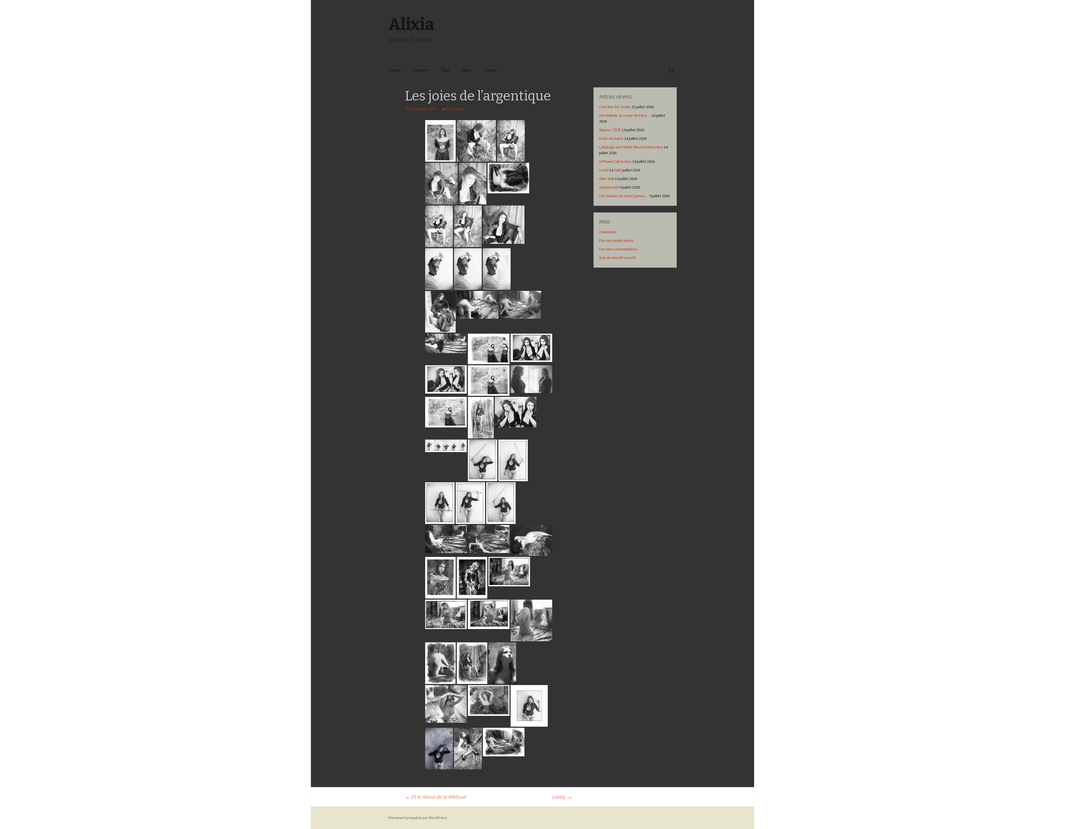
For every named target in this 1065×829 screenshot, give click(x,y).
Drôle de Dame (611, 138)
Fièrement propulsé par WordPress (417, 817)
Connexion (607, 231)
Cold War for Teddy (615, 106)
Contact (490, 70)
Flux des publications (616, 240)
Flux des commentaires (618, 249)
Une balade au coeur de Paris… (625, 115)
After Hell (606, 178)
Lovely (562, 796)
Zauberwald (609, 187)
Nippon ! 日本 (610, 129)
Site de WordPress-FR (617, 257)
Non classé (455, 108)
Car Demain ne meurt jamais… (623, 195)
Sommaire (420, 70)
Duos (466, 70)
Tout (445, 70)
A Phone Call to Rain (615, 161)
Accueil (394, 70)
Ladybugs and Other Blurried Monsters (631, 146)
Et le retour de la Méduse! (436, 796)
